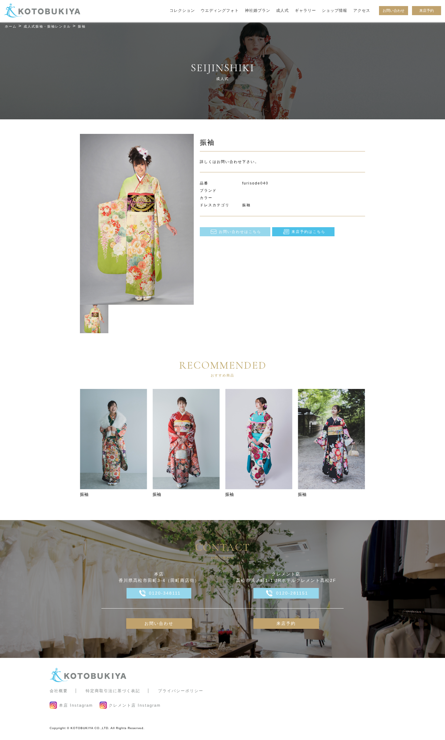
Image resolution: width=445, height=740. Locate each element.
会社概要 (59, 691)
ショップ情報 (334, 10)
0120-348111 (165, 593)
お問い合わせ (393, 10)
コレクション (182, 10)
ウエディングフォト (220, 10)
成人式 (282, 10)
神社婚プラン (257, 10)
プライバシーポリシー (180, 691)
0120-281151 (292, 593)
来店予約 (426, 10)
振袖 (84, 494)
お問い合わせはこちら (240, 232)
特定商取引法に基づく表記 (113, 691)
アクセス (361, 10)
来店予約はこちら (308, 232)
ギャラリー (305, 10)
